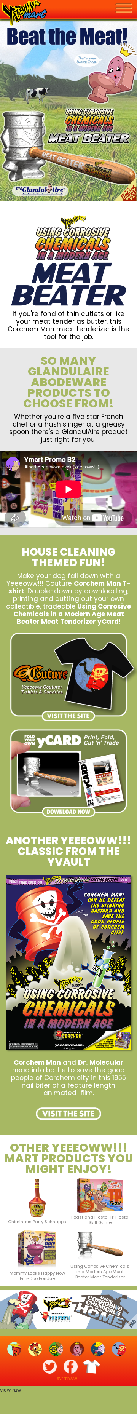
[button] (126, 8)
